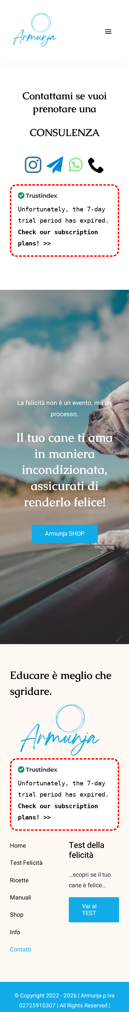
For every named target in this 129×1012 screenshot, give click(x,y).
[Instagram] (33, 164)
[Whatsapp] (75, 164)
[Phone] (96, 164)
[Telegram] (55, 164)
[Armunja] (35, 9)
